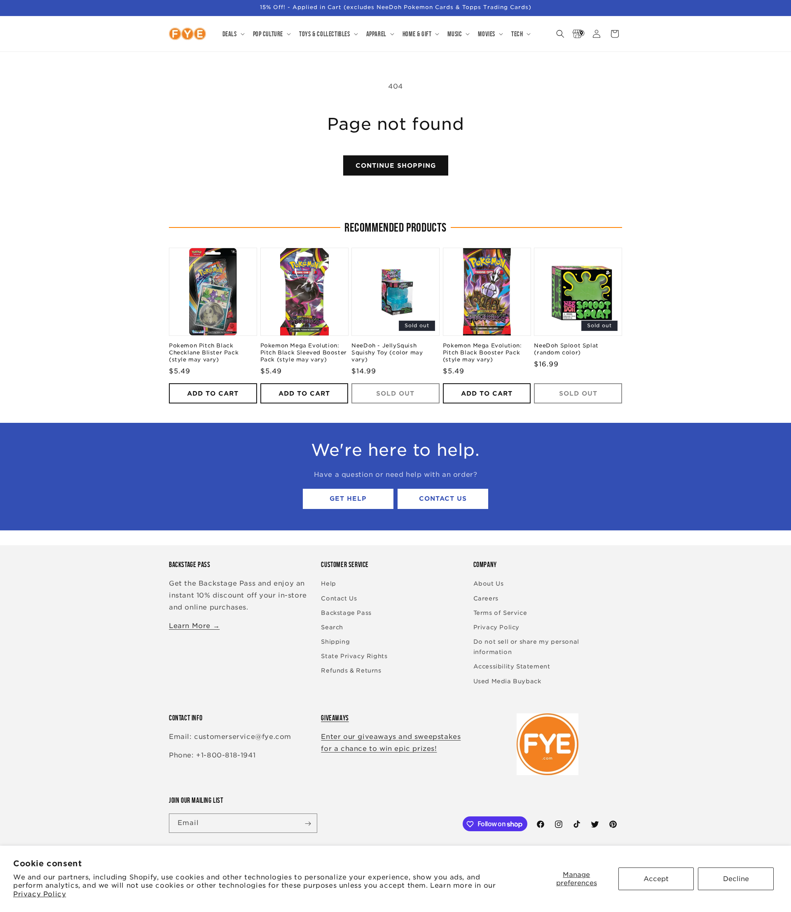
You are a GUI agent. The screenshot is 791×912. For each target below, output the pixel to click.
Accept (656, 879)
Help (328, 584)
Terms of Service (500, 613)
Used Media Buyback (507, 681)
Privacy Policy (39, 894)
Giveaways (335, 718)
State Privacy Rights (354, 656)
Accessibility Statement (511, 666)
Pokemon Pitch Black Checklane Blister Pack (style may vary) (204, 353)
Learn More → (194, 626)
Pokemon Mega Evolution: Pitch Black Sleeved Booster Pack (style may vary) (303, 353)
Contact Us (443, 499)
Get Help (348, 499)
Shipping (335, 641)
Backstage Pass (346, 613)
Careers (485, 598)
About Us (488, 584)
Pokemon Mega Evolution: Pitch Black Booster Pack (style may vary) (482, 353)
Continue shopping (396, 165)
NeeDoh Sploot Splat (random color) (566, 349)
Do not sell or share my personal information (526, 646)
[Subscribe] (308, 823)
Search (332, 627)
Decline (736, 879)
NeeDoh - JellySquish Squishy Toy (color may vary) (387, 353)
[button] (233, 33)
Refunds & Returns (351, 671)
